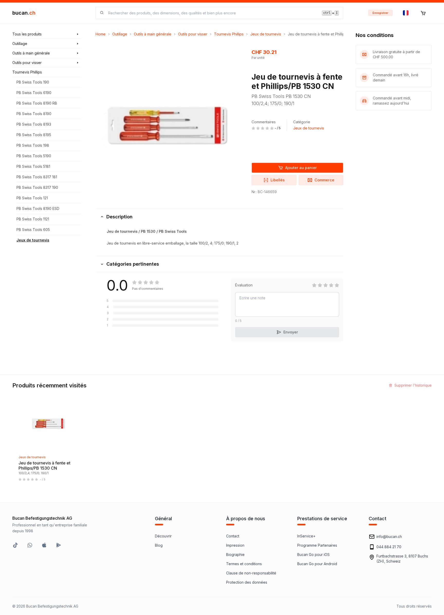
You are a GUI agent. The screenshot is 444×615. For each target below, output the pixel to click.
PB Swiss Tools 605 (33, 229)
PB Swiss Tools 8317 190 (37, 187)
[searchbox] (212, 13)
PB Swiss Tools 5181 (33, 166)
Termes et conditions (244, 564)
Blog (159, 545)
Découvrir (163, 536)
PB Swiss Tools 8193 (33, 124)
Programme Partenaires (317, 545)
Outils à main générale (152, 34)
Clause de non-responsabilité (251, 573)
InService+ (306, 536)
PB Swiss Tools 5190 (33, 156)
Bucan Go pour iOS (313, 554)
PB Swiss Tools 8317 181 (36, 177)
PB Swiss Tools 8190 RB (36, 103)
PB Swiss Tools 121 (32, 198)
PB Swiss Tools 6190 (33, 92)
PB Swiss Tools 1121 (32, 219)
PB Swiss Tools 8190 (33, 113)
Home (101, 34)
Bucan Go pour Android (317, 564)
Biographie (235, 554)
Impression (235, 545)
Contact (232, 536)
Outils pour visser (192, 34)
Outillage (119, 34)
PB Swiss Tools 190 (32, 82)
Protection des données (246, 582)
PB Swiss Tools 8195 (33, 135)
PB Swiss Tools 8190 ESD (37, 208)
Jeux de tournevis (32, 240)
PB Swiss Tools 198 (32, 145)
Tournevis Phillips (229, 34)
